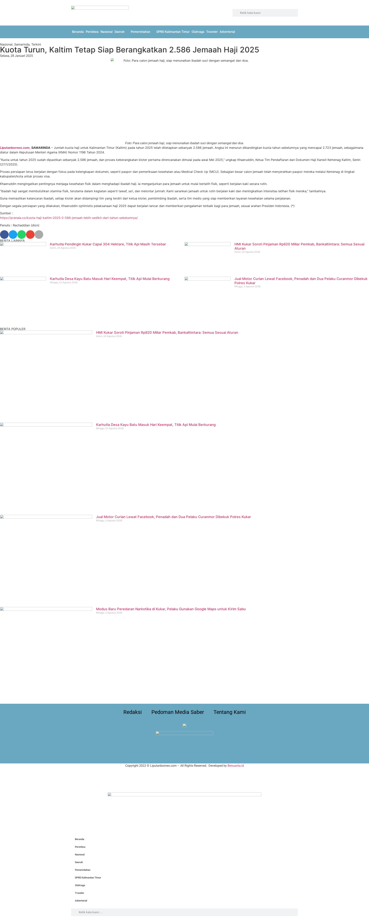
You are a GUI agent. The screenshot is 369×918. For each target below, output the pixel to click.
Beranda (78, 32)
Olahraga (198, 32)
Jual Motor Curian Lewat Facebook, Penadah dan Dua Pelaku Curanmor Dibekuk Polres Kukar (173, 517)
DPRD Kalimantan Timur (173, 32)
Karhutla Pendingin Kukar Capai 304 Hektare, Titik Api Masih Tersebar (108, 244)
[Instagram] (294, 31)
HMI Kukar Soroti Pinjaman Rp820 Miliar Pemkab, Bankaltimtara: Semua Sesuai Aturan (167, 332)
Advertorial (227, 32)
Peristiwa (92, 32)
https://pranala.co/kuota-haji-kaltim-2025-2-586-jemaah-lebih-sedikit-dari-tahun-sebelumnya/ (69, 218)
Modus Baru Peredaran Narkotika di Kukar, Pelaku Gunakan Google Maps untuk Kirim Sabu (171, 609)
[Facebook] (285, 31)
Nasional (107, 32)
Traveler (212, 32)
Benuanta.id (236, 765)
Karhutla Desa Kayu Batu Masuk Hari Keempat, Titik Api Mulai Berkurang (110, 279)
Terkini (36, 44)
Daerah (120, 32)
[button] (4, 234)
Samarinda (22, 44)
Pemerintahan (140, 32)
